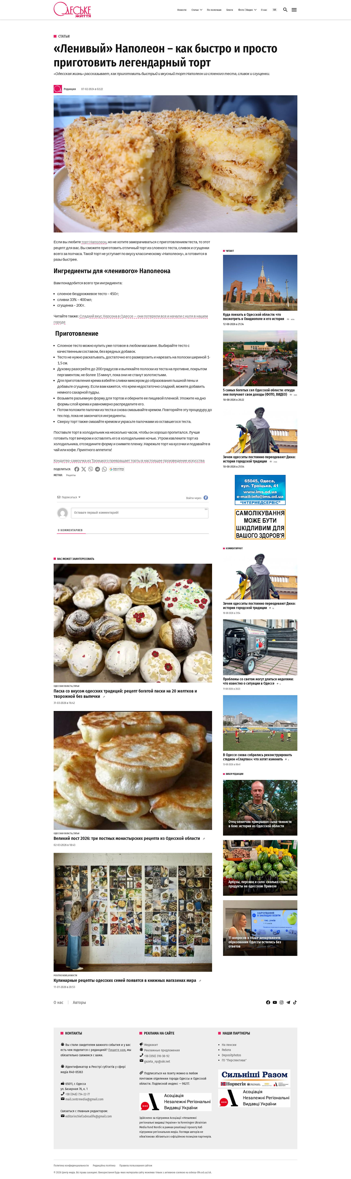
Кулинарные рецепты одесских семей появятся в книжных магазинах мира (125, 980)
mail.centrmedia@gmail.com (84, 1099)
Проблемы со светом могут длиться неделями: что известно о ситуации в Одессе (258, 681)
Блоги (229, 9)
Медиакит (151, 1045)
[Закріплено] (294, 10)
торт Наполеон (93, 242)
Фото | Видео (245, 9)
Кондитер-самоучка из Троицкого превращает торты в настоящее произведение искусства (129, 460)
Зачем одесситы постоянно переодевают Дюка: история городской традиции (259, 459)
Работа (226, 1050)
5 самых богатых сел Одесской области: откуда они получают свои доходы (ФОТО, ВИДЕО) (259, 392)
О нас (264, 9)
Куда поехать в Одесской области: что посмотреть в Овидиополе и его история (253, 317)
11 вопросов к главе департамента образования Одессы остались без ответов (255, 942)
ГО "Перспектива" (234, 1060)
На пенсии (229, 1045)
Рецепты (71, 475)
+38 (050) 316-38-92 (156, 1056)
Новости (181, 9)
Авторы (79, 1002)
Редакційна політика (104, 1165)
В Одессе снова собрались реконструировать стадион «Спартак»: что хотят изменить (257, 757)
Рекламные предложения (162, 1050)
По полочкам (214, 9)
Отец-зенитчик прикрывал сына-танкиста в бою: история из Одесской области (260, 824)
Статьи (195, 9)
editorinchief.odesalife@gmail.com (88, 1116)
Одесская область (63, 686)
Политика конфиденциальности (71, 1165)
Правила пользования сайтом (135, 1165)
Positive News (61, 975)
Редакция (70, 89)
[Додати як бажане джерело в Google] (117, 469)
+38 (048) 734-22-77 (77, 1094)
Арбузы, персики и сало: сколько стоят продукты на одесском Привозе (258, 884)
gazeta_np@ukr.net (157, 1061)
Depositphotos (231, 1055)
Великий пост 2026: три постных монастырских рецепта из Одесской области (127, 838)
